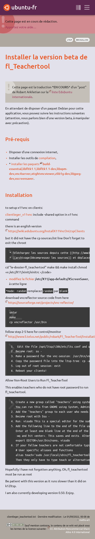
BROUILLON (82, 39)
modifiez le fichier (21, 279)
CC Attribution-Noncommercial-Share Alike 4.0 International (70, 530)
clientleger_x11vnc (18, 214)
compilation (47, 158)
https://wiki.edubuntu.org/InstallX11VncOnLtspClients (46, 231)
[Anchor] (9, 56)
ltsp (69, 39)
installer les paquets (25, 164)
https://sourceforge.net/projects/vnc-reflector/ (40, 302)
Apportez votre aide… (20, 27)
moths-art (84, 520)
